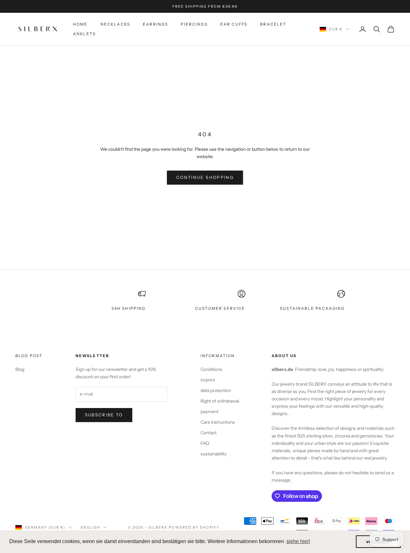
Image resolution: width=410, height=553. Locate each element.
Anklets (84, 33)
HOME (80, 24)
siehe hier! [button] (298, 541)
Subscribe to (104, 414)
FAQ (205, 443)
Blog (19, 369)
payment (209, 411)
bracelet (273, 24)
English (90, 527)
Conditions (211, 369)
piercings (194, 24)
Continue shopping (205, 177)
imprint (208, 380)
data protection (216, 390)
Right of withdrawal (220, 401)
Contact (209, 433)
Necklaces (115, 24)
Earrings (155, 24)
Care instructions (218, 422)
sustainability (213, 454)
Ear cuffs (233, 24)
